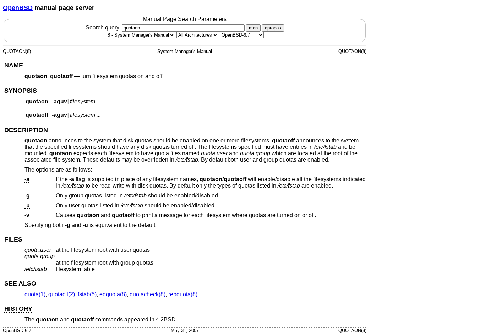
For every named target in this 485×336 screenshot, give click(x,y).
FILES (13, 239)
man (253, 28)
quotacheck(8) (147, 294)
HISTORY (18, 308)
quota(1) (34, 294)
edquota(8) (113, 294)
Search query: (104, 28)
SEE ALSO (20, 283)
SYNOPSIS (20, 90)
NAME (13, 65)
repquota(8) (182, 294)
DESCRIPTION (26, 130)
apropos (273, 28)
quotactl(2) (61, 294)
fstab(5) (87, 294)
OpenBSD (18, 7)
